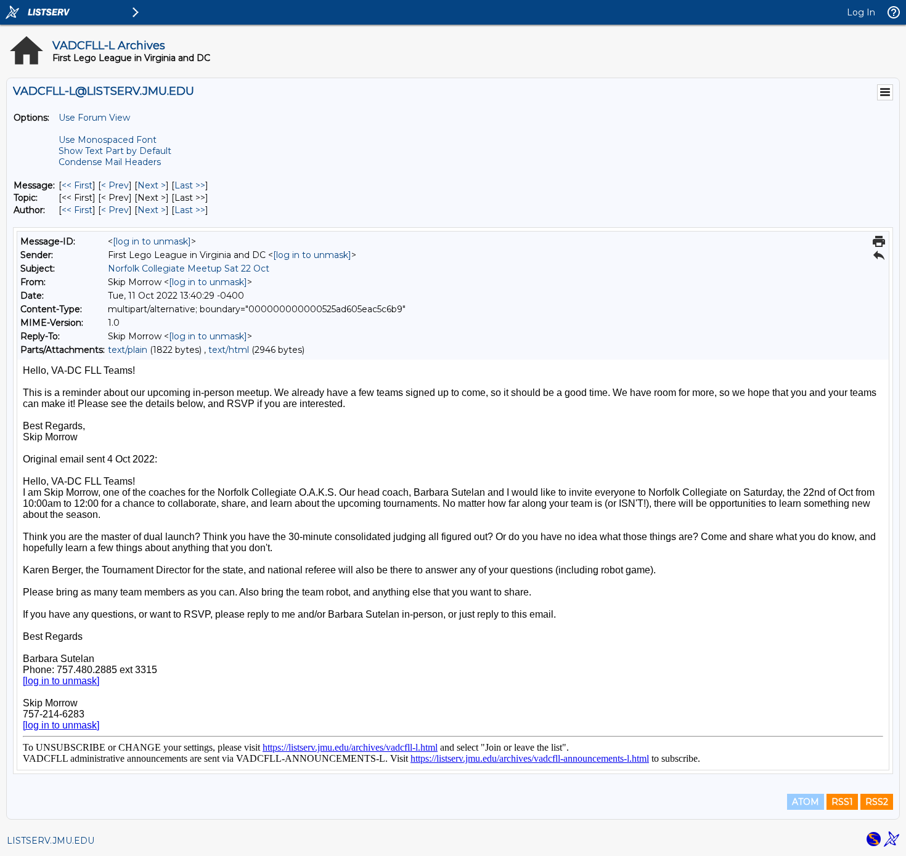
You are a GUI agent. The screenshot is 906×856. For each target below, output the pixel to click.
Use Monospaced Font (108, 139)
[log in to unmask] (152, 241)
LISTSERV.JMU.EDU (50, 840)
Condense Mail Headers (110, 162)
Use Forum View (94, 117)
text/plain (127, 349)
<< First (77, 185)
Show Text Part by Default (115, 150)
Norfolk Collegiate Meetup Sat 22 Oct (188, 268)
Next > (151, 185)
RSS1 (842, 801)
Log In (861, 12)
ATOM (805, 801)
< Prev (115, 185)
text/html (228, 349)
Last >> (189, 185)
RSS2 (876, 801)
